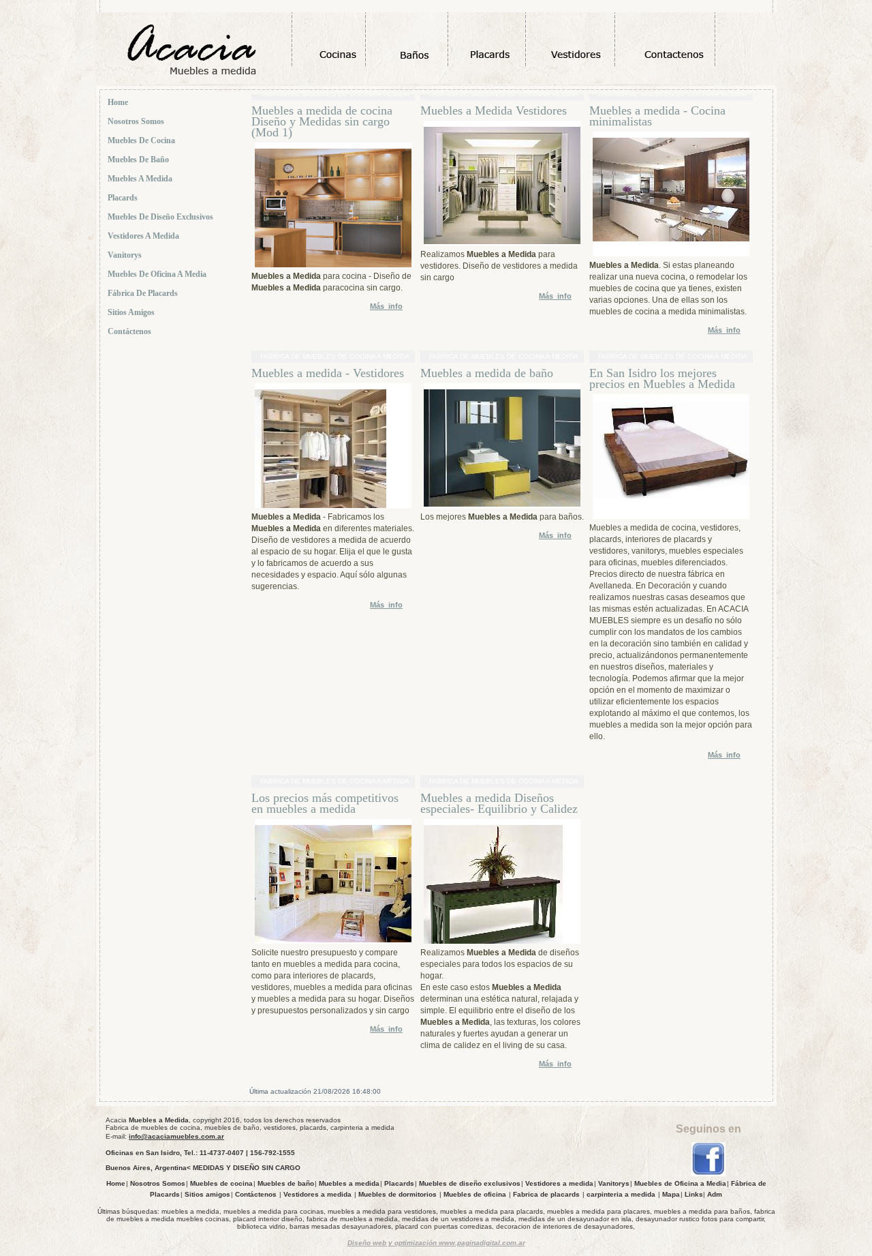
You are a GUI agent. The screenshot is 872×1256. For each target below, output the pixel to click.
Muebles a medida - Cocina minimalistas (657, 116)
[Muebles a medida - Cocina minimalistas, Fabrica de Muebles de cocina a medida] (671, 239)
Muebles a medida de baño (486, 373)
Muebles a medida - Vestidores (327, 373)
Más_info (386, 306)
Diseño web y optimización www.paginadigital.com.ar (436, 1242)
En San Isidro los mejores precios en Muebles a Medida (662, 378)
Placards (124, 198)
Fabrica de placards (546, 1194)
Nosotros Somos (137, 121)
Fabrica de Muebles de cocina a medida (335, 356)
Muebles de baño (139, 159)
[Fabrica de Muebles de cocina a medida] (708, 1174)
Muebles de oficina (474, 1194)
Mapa (671, 1194)
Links (694, 1194)
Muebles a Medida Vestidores (495, 110)
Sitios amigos (132, 312)
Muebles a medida (141, 178)
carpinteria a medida (621, 1194)
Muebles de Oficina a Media (158, 274)
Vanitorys (126, 255)
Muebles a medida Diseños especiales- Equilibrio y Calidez (499, 803)
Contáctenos (130, 331)
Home (119, 102)
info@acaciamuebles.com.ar (176, 1136)
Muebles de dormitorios (397, 1194)
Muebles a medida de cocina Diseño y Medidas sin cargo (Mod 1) (321, 121)
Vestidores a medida (144, 236)
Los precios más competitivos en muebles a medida (325, 803)
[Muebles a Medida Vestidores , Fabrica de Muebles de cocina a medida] (502, 241)
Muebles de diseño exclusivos (161, 217)
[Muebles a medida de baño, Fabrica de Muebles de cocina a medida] (502, 504)
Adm (714, 1194)
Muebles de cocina (142, 140)
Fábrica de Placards (144, 293)
